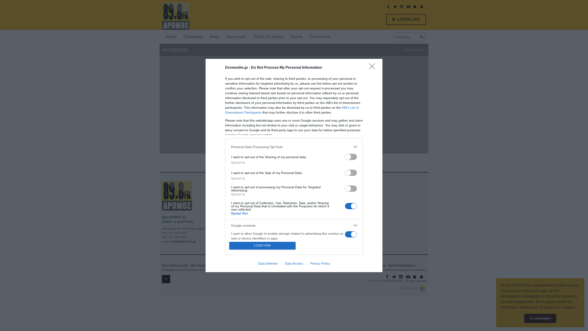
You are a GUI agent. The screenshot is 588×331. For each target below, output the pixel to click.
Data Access (294, 263)
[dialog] (294, 165)
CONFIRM (262, 245)
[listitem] (294, 146)
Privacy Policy (320, 263)
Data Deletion (268, 263)
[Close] (373, 67)
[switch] (351, 157)
